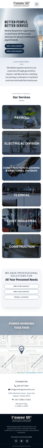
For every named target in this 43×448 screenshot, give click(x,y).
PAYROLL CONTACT (21, 297)
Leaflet (21, 373)
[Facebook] (16, 441)
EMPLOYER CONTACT (15, 46)
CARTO (40, 373)
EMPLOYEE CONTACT (14, 51)
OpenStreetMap (31, 373)
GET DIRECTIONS (23, 400)
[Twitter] (21, 441)
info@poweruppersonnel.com (22, 389)
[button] (21, 350)
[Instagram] (27, 441)
